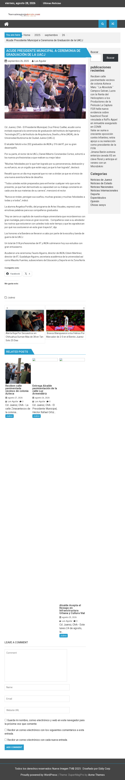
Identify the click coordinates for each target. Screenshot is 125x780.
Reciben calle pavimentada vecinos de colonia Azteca (102, 80)
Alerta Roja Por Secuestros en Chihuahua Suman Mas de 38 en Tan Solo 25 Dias (24, 337)
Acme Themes (96, 774)
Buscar (94, 52)
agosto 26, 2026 (42, 398)
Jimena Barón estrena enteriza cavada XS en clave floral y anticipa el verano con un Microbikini (103, 159)
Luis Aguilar (40, 61)
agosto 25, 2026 (69, 617)
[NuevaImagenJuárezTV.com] (6, 23)
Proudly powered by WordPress (39, 774)
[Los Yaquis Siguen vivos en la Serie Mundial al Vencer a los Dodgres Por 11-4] (113, 24)
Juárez (11, 297)
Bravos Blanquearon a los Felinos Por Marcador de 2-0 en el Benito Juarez (65, 335)
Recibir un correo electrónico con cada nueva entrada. (37, 739)
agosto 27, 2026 (15, 398)
